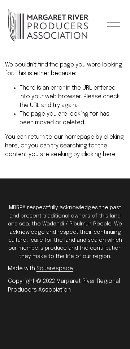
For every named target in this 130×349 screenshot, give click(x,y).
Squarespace (54, 269)
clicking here (98, 154)
